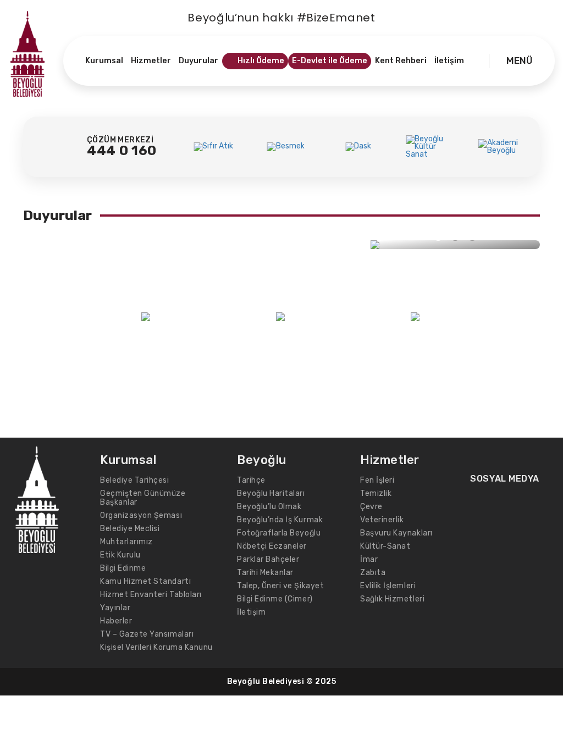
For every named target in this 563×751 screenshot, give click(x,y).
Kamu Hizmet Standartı (145, 581)
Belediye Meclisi (129, 528)
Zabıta (372, 572)
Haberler (116, 621)
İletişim (251, 612)
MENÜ (519, 60)
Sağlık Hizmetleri (392, 599)
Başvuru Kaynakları (396, 533)
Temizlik (375, 493)
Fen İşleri (377, 480)
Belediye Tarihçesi (134, 480)
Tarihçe (251, 480)
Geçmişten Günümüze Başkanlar (143, 498)
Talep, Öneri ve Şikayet (280, 585)
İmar (369, 559)
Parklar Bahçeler (268, 559)
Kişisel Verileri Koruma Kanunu (156, 647)
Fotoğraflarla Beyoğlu (279, 533)
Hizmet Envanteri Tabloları (151, 594)
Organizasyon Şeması (141, 515)
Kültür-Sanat (385, 546)
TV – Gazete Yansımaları (147, 634)
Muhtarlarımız (126, 541)
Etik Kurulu (120, 555)
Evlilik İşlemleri (388, 585)
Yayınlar (115, 607)
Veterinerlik (382, 519)
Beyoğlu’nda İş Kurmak (280, 519)
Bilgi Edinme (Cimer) (275, 599)
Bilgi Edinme (123, 568)
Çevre (371, 506)
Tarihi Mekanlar (265, 572)
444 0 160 (122, 150)
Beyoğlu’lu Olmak (269, 506)
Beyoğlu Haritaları (271, 493)
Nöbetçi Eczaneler (272, 546)
